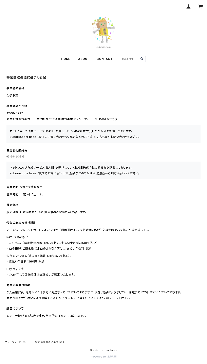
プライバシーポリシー (17, 342)
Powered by (99, 356)
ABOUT (83, 59)
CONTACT (105, 59)
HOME (66, 59)
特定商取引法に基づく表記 (50, 342)
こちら (101, 136)
